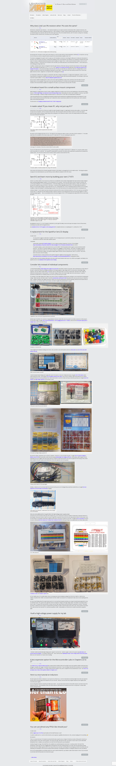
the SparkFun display (47, 243)
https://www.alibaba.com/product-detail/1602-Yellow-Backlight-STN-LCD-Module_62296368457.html (53, 244)
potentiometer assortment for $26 (59, 278)
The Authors (38, 15)
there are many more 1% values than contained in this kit (50, 520)
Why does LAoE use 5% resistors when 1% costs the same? (53, 26)
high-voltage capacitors (40, 379)
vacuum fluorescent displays (35, 653)
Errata (71, 761)
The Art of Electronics (76, 15)
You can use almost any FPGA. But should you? (48, 727)
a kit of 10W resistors (79, 375)
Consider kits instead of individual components (49, 264)
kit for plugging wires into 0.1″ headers (62, 320)
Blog (64, 15)
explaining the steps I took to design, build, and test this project (74, 653)
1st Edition (32, 18)
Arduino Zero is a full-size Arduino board (40, 665)
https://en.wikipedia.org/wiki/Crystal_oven (54, 77)
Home (32, 20)
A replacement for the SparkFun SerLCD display (49, 231)
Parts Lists (60, 15)
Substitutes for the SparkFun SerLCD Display (48, 259)
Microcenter (73, 349)
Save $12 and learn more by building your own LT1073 (51, 176)
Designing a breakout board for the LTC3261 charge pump (49, 101)
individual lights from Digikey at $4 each (63, 457)
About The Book (33, 761)
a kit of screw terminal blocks (48, 320)
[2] (63, 71)
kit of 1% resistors (80, 518)
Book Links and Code (52, 761)
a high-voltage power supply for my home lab (49, 268)
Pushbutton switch (34, 593)
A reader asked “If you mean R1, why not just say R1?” (51, 106)
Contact (69, 15)
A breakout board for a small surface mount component (52, 87)
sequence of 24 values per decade (62, 67)
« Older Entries (34, 757)
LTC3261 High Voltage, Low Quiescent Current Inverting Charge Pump (47, 93)
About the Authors (42, 761)
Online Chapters (45, 15)
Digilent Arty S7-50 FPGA (38, 733)
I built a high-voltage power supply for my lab (48, 613)
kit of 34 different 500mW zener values (54, 376)
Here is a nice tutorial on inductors (44, 674)
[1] (78, 54)
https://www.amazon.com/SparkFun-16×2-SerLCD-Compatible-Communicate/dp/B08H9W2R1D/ (52, 256)
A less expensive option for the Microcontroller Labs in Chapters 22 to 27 (58, 660)
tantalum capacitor (43, 593)
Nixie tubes (82, 652)
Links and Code (53, 15)
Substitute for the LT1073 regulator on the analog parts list (43, 227)
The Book (32, 15)
